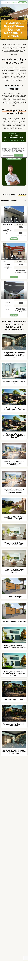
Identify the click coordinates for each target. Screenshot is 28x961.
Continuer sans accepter (22, 143)
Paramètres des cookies (8, 155)
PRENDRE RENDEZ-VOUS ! (14, 158)
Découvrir (14, 238)
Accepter (18, 155)
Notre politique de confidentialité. (15, 151)
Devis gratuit (22, 2)
